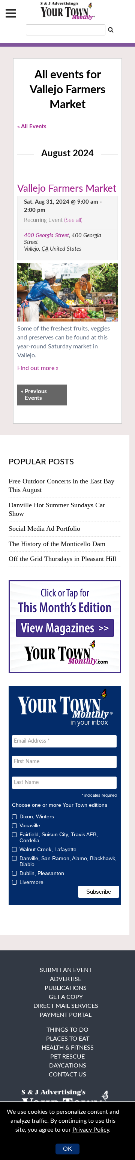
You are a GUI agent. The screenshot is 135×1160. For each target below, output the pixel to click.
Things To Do (67, 1030)
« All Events (31, 126)
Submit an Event (66, 970)
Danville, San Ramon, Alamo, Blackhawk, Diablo (68, 861)
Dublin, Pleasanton (42, 873)
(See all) (73, 220)
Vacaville (30, 825)
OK (67, 1149)
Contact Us (67, 1075)
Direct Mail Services (65, 1006)
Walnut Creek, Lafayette (48, 849)
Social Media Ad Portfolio (44, 528)
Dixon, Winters (37, 816)
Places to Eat (67, 1039)
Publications (66, 988)
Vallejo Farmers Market (66, 189)
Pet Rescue (67, 1057)
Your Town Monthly (67, 11)
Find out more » (37, 368)
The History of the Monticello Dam (57, 544)
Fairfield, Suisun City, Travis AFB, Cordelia (59, 837)
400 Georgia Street (46, 235)
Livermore (32, 882)
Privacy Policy (90, 1130)
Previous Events (34, 395)
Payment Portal (66, 1015)
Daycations (67, 1066)
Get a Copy (66, 997)
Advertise (65, 979)
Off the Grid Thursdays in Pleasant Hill (62, 558)
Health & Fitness (68, 1048)
